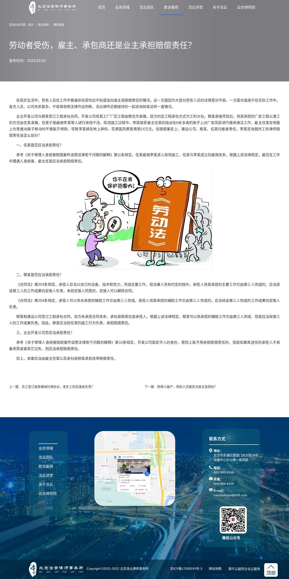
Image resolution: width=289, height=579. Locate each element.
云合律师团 (246, 7)
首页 (101, 7)
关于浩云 (220, 7)
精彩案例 (58, 24)
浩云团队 (147, 7)
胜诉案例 (171, 7)
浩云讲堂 (195, 7)
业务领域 (122, 7)
